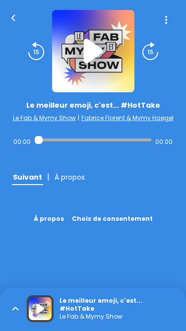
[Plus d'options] (166, 20)
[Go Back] (13, 17)
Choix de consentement (112, 218)
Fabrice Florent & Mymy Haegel (127, 118)
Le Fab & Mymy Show (44, 118)
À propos (49, 218)
